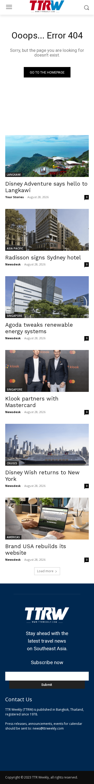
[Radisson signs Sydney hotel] (47, 230)
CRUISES (12, 463)
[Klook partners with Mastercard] (47, 371)
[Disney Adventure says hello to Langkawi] (47, 156)
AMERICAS (13, 537)
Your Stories (14, 197)
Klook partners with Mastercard (31, 401)
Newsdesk (13, 264)
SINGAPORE (14, 316)
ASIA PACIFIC (15, 248)
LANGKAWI (14, 174)
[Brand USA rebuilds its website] (47, 519)
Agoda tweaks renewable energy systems (39, 328)
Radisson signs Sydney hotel (43, 257)
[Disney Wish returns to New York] (47, 445)
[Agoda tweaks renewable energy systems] (47, 297)
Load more (45, 571)
